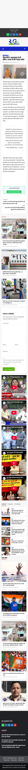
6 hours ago (13, 275)
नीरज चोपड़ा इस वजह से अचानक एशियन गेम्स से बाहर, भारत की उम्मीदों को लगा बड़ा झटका (18, 522)
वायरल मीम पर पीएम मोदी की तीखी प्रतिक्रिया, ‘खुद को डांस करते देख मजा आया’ (15, 207)
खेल (12, 518)
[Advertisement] (14, 14)
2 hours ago (13, 246)
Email (17, 344)
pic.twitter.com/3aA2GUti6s (14, 145)
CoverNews (14, 767)
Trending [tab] (17, 504)
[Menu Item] (11, 34)
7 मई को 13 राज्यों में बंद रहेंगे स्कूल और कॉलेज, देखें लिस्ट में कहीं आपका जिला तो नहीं (14, 201)
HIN (15, 31)
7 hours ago (13, 304)
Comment (6, 323)
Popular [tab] (10, 504)
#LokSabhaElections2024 (14, 138)
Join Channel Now (15, 192)
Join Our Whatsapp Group (10, 758)
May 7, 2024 (18, 147)
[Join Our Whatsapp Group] (8, 34)
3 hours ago (13, 676)
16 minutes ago (13, 587)
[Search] (25, 48)
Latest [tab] (4, 504)
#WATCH (9, 129)
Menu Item (21, 758)
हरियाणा (12, 508)
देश (3, 55)
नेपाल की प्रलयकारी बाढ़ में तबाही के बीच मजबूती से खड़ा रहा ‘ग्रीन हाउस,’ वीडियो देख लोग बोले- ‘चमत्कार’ (14, 242)
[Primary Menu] (3, 49)
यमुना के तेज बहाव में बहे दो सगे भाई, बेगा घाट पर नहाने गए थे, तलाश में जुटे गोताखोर (17, 512)
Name (5, 344)
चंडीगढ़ (12, 547)
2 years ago (14, 62)
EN (12, 31)
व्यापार (6, 297)
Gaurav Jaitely (6, 246)
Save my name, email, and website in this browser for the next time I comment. (13, 362)
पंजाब (12, 539)
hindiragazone (7, 62)
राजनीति (7, 55)
